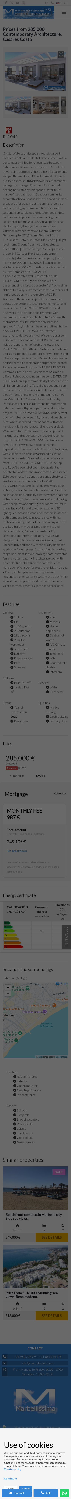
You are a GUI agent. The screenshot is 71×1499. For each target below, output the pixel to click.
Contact (18, 1492)
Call (47, 1492)
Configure (10, 1478)
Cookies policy (12, 1469)
